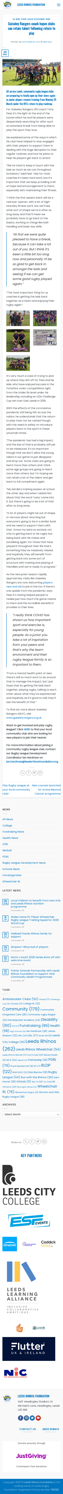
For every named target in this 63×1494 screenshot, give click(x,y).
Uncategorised (11, 875)
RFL (37, 1066)
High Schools (18, 1031)
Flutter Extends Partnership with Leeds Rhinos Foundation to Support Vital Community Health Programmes (35, 973)
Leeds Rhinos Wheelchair (38, 1049)
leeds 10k (45, 1035)
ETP (15, 1026)
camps (44, 999)
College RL (31, 1003)
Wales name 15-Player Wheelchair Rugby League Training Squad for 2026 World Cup (35, 920)
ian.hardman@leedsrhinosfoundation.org (32, 761)
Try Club (49, 1081)
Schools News (11, 869)
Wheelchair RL (11, 881)
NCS (12, 1060)
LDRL (5, 844)
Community (21, 1009)
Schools (23, 1081)
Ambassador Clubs (20, 999)
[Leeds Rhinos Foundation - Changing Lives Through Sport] (7, 5)
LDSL (32, 1035)
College (7, 825)
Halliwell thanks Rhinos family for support (31, 935)
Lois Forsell (35, 1055)
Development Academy (24, 1020)
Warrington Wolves (27, 1087)
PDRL (5, 857)
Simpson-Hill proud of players (29, 946)
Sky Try (37, 1081)
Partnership (38, 1060)
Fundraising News (13, 832)
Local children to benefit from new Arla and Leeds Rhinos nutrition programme (35, 903)
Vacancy (9, 1086)
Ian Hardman (36, 1031)
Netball (7, 850)
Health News (10, 838)
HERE (27, 729)
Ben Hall (48, 42)
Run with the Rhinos (37, 1077)
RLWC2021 (20, 1072)
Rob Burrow (38, 1072)
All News (16, 19)
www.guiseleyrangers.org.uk (24, 718)
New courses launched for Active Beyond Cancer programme (46, 790)
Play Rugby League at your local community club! (16, 790)
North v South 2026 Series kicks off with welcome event (35, 959)
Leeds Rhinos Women (14, 1055)
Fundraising (34, 1025)
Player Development (21, 1066)
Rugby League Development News (35, 19)
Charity (16, 1003)
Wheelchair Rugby (26, 1092)
